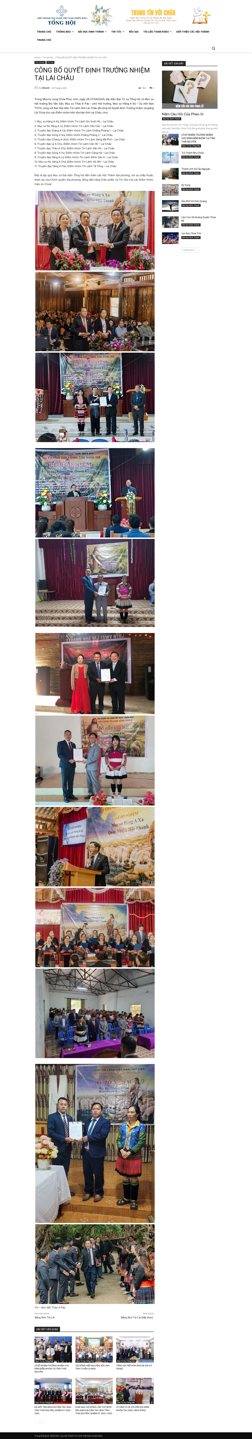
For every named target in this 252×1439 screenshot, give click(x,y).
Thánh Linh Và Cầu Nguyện (195, 169)
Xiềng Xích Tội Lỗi (44, 1317)
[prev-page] (36, 1421)
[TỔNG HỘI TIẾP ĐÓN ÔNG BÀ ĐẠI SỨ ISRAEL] (135, 1349)
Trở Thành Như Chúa (192, 152)
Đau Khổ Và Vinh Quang (194, 201)
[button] (213, 48)
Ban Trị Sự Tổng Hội (44, 1361)
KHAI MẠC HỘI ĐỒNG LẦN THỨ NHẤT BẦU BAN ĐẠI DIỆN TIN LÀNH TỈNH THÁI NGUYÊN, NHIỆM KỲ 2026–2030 (93, 1410)
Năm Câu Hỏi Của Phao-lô (182, 114)
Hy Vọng (186, 185)
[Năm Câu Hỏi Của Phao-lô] (190, 91)
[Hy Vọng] (170, 190)
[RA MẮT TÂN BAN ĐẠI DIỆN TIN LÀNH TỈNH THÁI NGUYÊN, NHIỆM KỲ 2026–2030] (53, 1391)
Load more (188, 249)
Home (37, 57)
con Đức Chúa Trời (191, 233)
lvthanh (46, 88)
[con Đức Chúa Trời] (170, 238)
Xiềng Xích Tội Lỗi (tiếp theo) (137, 1317)
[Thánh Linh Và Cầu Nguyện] (170, 174)
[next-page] (42, 1421)
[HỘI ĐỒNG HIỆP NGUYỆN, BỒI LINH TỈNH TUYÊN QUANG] (94, 1349)
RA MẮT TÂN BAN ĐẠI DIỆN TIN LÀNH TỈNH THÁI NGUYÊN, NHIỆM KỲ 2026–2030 (53, 1410)
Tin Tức (50, 62)
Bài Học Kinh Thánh (171, 119)
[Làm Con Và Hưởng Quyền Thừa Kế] (170, 222)
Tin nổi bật (48, 57)
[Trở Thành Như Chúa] (170, 157)
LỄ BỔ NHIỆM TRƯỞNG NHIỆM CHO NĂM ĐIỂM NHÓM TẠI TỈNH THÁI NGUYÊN (51, 1368)
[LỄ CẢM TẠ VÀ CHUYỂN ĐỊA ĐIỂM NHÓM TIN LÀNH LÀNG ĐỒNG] (135, 1391)
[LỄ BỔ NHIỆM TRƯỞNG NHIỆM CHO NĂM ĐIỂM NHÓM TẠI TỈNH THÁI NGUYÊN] (53, 1349)
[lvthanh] (36, 88)
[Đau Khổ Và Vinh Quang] (170, 206)
